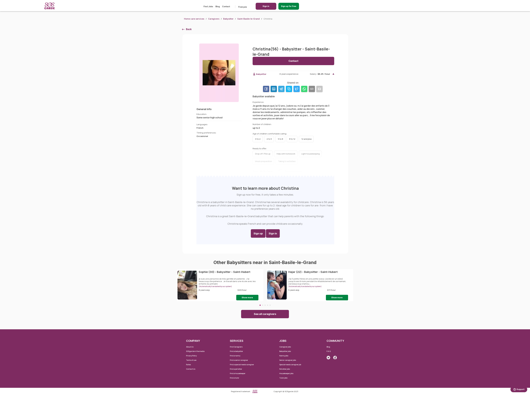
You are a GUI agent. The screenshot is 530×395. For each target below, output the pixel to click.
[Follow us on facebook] (335, 357)
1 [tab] (260, 305)
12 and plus (306, 139)
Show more (247, 297)
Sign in (266, 6)
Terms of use (191, 360)
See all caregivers (265, 314)
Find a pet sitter (236, 369)
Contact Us (190, 369)
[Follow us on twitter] (328, 357)
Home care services (194, 18)
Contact (226, 6)
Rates (188, 364)
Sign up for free (288, 6)
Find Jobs (208, 6)
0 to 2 (257, 139)
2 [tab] (262, 305)
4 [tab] (267, 305)
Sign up (258, 233)
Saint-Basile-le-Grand (248, 18)
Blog (217, 6)
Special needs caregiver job (290, 364)
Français (242, 7)
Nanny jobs (283, 356)
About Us (189, 347)
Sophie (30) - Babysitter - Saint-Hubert (224, 272)
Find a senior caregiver (239, 360)
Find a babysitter (236, 351)
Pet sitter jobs (284, 369)
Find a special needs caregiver (242, 364)
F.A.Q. (329, 351)
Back (189, 29)
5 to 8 (280, 139)
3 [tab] (265, 305)
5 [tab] (270, 305)
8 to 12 (292, 139)
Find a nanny (235, 356)
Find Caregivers (236, 347)
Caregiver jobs (285, 347)
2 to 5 (269, 139)
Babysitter (228, 18)
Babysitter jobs (285, 351)
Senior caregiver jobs (287, 360)
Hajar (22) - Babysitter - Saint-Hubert (313, 272)
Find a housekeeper (237, 373)
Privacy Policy (191, 356)
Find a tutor (234, 378)
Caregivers (213, 18)
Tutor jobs (283, 378)
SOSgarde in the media (195, 351)
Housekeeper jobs (286, 373)
